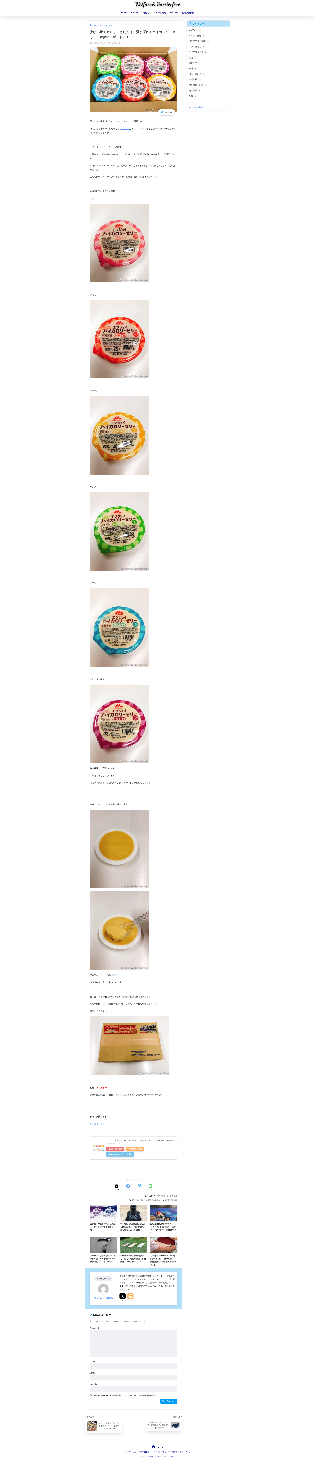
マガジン (146, 13)
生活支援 (194, 79)
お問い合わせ (188, 13)
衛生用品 (194, 90)
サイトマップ (185, 1452)
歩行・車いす (196, 74)
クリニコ (125, 128)
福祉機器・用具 (164, 1196)
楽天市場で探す (116, 1149)
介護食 (141, 1200)
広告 (135, 1452)
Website (130, 1300)
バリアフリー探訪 (198, 41)
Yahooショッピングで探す (121, 1154)
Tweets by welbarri (195, 107)
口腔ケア (194, 63)
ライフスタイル (198, 52)
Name (93, 1361)
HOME (124, 13)
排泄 (192, 68)
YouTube (174, 13)
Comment (95, 1328)
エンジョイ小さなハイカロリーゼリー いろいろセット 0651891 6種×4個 (139, 1140)
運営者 (175, 1452)
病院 (168, 1200)
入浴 (192, 57)
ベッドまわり (196, 46)
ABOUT (134, 13)
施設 (149, 1200)
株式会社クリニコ (98, 1124)
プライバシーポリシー (161, 1452)
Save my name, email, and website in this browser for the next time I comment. (124, 1395)
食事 (175, 1196)
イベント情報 (160, 13)
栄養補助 (159, 1200)
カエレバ (117, 1143)
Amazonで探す (135, 1149)
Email (93, 1373)
